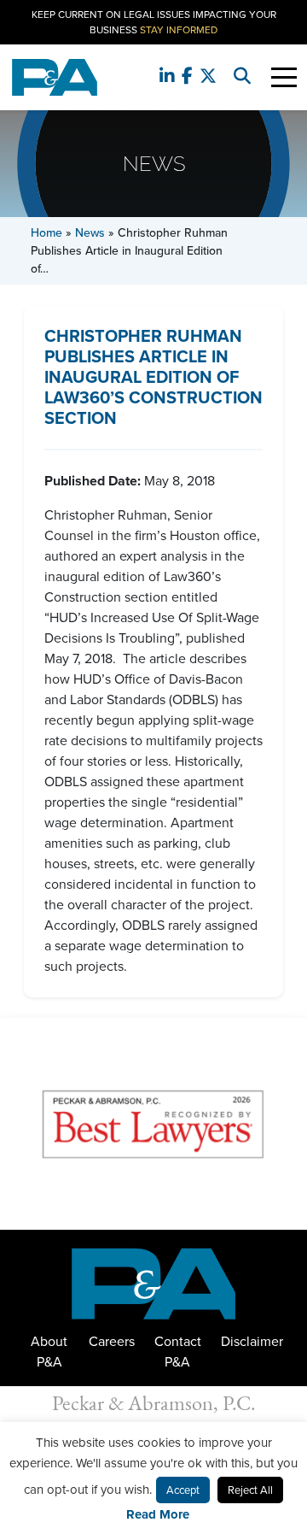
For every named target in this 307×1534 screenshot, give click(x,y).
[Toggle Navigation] (284, 77)
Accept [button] (183, 1490)
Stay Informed (178, 30)
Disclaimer (252, 1341)
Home (46, 233)
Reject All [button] (250, 1490)
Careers (112, 1341)
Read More (157, 1514)
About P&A (49, 1351)
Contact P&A (177, 1351)
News (90, 233)
